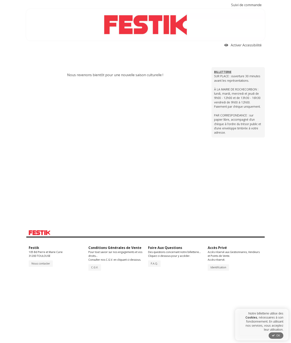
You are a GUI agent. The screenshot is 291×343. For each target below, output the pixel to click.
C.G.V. (94, 267)
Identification (218, 267)
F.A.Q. (154, 263)
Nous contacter (41, 263)
